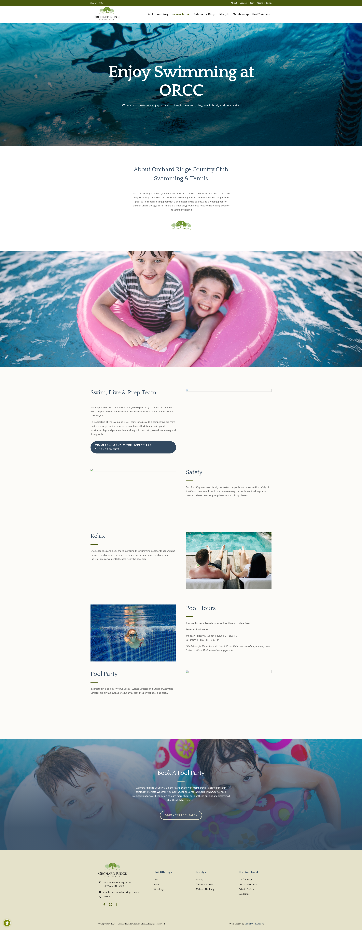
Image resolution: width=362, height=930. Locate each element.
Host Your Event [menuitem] (262, 14)
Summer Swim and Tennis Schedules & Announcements (123, 447)
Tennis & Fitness (204, 884)
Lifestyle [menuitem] (224, 14)
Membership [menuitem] (241, 14)
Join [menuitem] (252, 3)
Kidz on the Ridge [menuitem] (204, 14)
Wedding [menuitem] (162, 14)
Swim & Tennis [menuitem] (181, 14)
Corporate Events (248, 884)
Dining (199, 879)
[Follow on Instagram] (110, 904)
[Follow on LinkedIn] (117, 904)
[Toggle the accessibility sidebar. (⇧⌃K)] (7, 922)
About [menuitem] (234, 3)
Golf (156, 879)
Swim (156, 884)
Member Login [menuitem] (264, 3)
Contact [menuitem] (243, 3)
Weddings (159, 889)
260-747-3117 (96, 3)
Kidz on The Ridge (205, 889)
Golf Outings (245, 879)
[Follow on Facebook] (104, 904)
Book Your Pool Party (181, 815)
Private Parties (246, 889)
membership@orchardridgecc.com (121, 892)
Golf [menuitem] (150, 14)
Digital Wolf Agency (254, 924)
